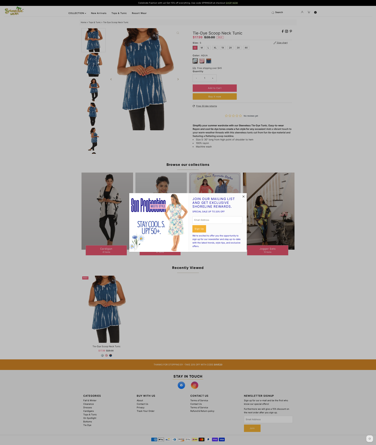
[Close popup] (243, 196)
